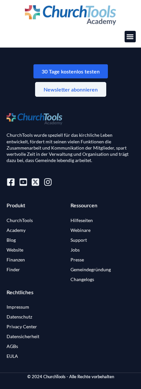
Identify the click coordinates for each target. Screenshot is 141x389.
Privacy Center (22, 326)
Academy (16, 230)
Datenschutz (19, 316)
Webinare (80, 230)
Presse (77, 259)
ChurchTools (20, 220)
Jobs (75, 250)
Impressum (18, 307)
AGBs (12, 346)
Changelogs (82, 279)
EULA (12, 356)
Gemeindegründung (90, 269)
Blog (11, 240)
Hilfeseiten (81, 220)
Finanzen (16, 259)
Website (15, 250)
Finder (13, 269)
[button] (130, 36)
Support (78, 240)
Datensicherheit (23, 336)
